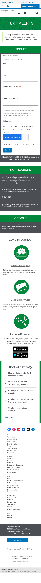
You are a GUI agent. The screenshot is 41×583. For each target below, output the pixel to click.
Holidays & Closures (14, 483)
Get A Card (11, 442)
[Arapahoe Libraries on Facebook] (9, 429)
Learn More (31, 144)
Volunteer (10, 507)
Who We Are (11, 458)
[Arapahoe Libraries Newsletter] (33, 429)
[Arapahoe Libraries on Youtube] (18, 429)
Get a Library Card (20, 299)
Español (10, 515)
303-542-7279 (22, 157)
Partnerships (11, 502)
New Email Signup (20, 265)
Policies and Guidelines (15, 465)
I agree (8, 121)
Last (4, 75)
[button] (2, 6)
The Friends (11, 504)
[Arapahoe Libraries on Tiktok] (28, 429)
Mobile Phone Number (12, 87)
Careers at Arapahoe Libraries (14, 499)
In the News (11, 472)
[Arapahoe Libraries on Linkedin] (23, 429)
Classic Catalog (12, 485)
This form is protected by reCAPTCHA (18, 126)
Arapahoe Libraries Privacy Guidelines (20, 549)
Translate (30, 2)
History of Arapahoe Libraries (14, 462)
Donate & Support (13, 509)
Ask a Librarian (12, 439)
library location (26, 159)
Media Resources (13, 470)
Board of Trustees (13, 467)
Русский (10, 518)
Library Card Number (11, 98)
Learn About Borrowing (15, 481)
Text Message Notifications (12, 449)
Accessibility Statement (20, 559)
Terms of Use (13, 556)
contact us (6, 132)
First (4, 67)
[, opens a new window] (20, 351)
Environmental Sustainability (12, 491)
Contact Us (11, 437)
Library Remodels (13, 488)
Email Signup (11, 452)
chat (31, 157)
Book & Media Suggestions (12, 445)
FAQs (9, 478)
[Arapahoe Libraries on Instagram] (14, 429)
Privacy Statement (25, 556)
